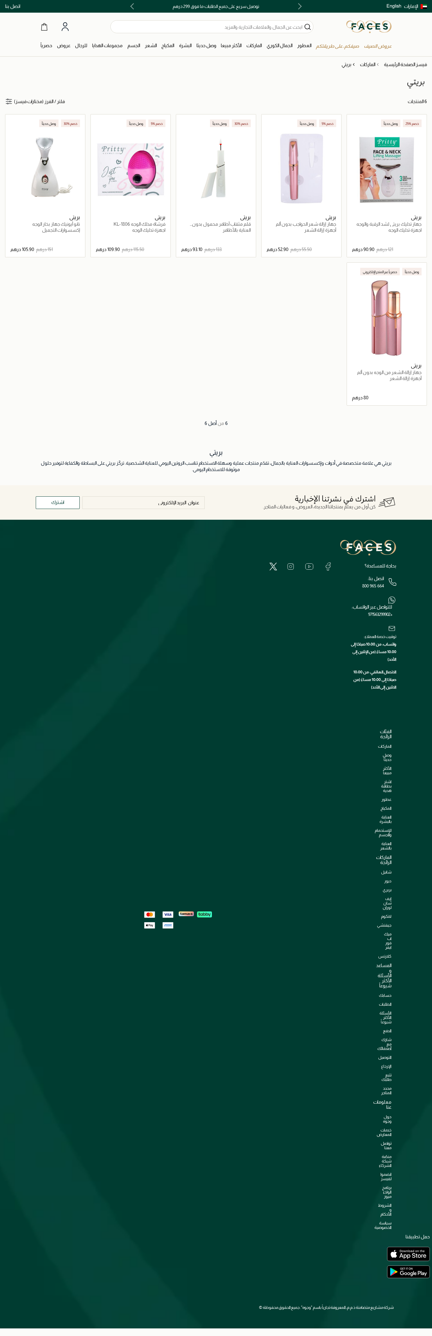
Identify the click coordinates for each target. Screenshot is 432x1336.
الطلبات (385, 1004)
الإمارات (411, 6)
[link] (254, 46)
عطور (386, 799)
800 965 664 (373, 585)
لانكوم (386, 916)
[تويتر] (273, 566)
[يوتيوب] (309, 566)
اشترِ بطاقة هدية (386, 786)
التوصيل (385, 1057)
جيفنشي (384, 925)
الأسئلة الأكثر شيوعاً (386, 1017)
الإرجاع (386, 1066)
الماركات (385, 746)
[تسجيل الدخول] (65, 27)
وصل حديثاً (387, 757)
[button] (415, 6)
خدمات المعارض (384, 1132)
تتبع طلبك (386, 1077)
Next (133, 6)
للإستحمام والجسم (383, 832)
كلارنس (385, 956)
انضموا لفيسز (386, 1176)
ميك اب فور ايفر (388, 941)
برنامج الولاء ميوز (387, 1192)
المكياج (386, 808)
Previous (298, 6)
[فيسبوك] (328, 566)
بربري (387, 889)
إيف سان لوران (387, 903)
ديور (388, 881)
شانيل (386, 872)
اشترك (57, 502)
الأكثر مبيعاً (387, 770)
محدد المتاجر (386, 1090)
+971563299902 (380, 614)
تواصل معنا (386, 1145)
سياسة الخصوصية (383, 1225)
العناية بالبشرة (386, 819)
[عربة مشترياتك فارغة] (44, 26)
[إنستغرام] (291, 566)
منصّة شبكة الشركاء (385, 1161)
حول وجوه (387, 1119)
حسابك (385, 995)
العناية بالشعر (386, 845)
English (393, 6)
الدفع (387, 1030)
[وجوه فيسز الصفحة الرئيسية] (369, 26)
